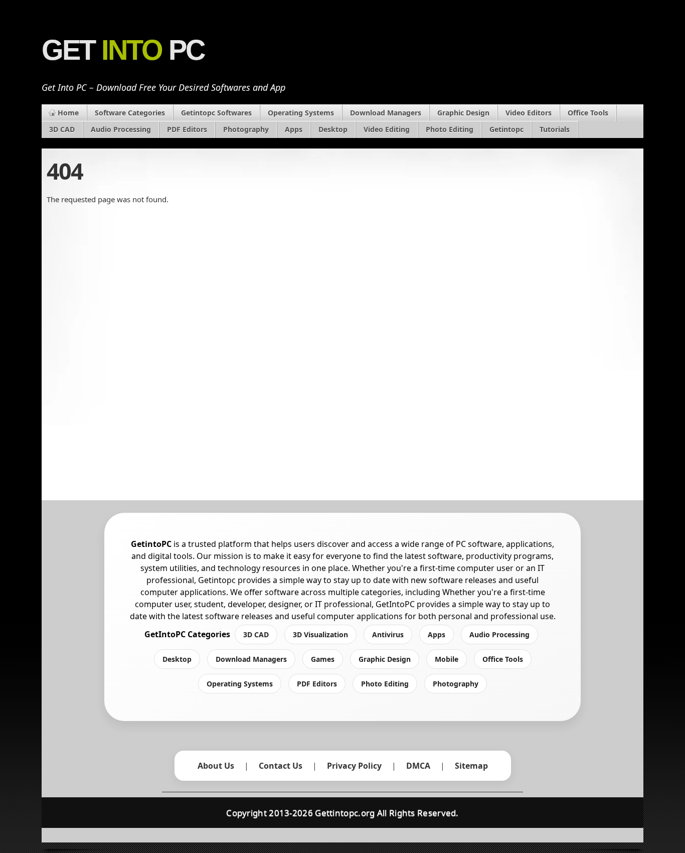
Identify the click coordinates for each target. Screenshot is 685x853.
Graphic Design (463, 112)
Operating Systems (301, 112)
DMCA (418, 765)
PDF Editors (187, 129)
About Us (216, 765)
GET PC (123, 50)
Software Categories (130, 112)
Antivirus (388, 634)
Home (68, 112)
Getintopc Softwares (216, 112)
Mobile (446, 659)
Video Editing (387, 129)
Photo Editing (449, 129)
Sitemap (471, 765)
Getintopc (506, 129)
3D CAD (62, 129)
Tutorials (555, 129)
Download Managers (385, 112)
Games (322, 659)
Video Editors (528, 112)
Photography (246, 129)
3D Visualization (320, 634)
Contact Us (280, 765)
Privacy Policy (354, 765)
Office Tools (588, 112)
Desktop (333, 129)
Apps (293, 129)
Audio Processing (121, 129)
